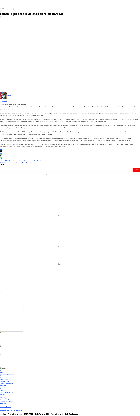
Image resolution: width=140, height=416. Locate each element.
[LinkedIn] (70, 159)
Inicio (1, 370)
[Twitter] (70, 153)
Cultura (2, 372)
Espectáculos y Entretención (7, 374)
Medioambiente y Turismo (6, 383)
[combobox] (7, 9)
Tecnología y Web (4, 381)
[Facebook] (70, 149)
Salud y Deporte (4, 379)
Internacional (3, 385)
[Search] (1, 11)
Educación (2, 376)
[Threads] (70, 155)
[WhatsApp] (70, 157)
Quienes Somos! (5, 407)
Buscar (2, 165)
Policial (2, 378)
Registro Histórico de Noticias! (11, 410)
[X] (70, 151)
